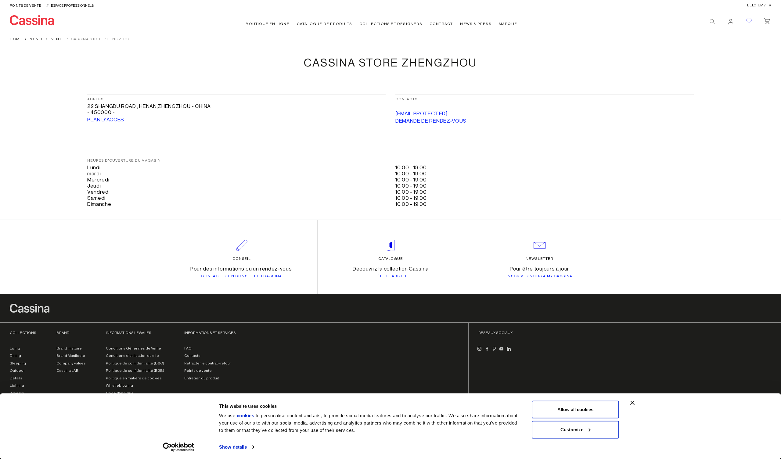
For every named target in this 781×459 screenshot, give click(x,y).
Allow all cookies (575, 409)
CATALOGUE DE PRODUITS (324, 24)
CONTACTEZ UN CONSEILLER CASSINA (241, 276)
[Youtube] (501, 351)
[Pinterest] (494, 351)
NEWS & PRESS (475, 24)
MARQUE (508, 24)
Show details (233, 447)
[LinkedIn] (509, 351)
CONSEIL (241, 258)
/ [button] (759, 5)
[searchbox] (712, 21)
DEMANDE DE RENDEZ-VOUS (430, 121)
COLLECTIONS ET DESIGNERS (390, 24)
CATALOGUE (390, 258)
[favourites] (749, 21)
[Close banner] (632, 403)
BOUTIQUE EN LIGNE (267, 24)
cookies (245, 415)
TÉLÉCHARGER (390, 276)
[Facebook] (487, 351)
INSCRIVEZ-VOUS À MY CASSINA (539, 276)
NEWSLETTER (539, 258)
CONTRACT (441, 24)
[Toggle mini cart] (766, 19)
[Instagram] (479, 351)
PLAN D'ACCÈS (105, 119)
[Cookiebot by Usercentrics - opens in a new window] (178, 447)
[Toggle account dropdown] (731, 19)
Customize (571, 429)
